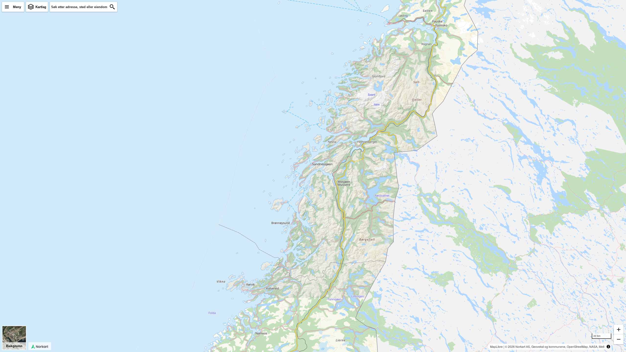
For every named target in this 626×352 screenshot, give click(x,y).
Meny (17, 7)
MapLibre (496, 346)
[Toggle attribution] (608, 347)
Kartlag (40, 7)
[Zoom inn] (619, 329)
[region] (313, 176)
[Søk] (112, 7)
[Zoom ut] (619, 339)
